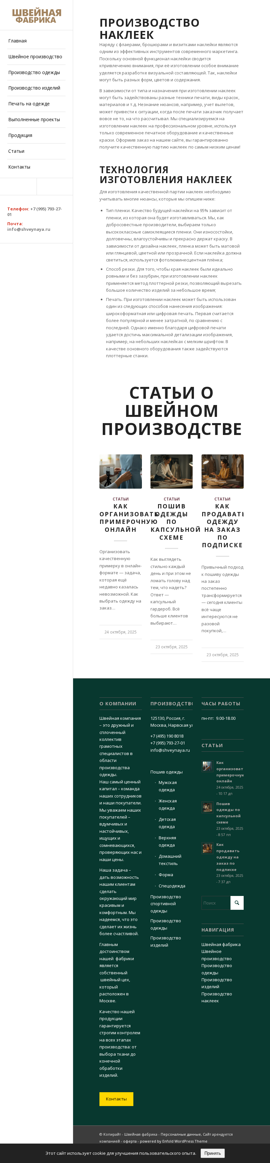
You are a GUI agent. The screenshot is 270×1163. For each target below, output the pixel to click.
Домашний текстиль (170, 859)
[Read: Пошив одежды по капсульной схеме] (207, 807)
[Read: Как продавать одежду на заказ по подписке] (207, 848)
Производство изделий (165, 941)
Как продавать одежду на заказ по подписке (227, 857)
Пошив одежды (166, 772)
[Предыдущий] (109, 533)
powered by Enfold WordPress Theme (173, 1141)
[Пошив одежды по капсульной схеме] (171, 471)
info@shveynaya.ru (28, 229)
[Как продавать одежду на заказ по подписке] (223, 471)
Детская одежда (167, 822)
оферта (130, 1141)
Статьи (121, 498)
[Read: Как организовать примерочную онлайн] (207, 766)
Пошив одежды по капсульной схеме (175, 521)
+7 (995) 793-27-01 (34, 211)
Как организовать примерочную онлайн (129, 517)
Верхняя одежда (167, 841)
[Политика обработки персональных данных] (36, 15)
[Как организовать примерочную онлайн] (120, 471)
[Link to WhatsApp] (55, 186)
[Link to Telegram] (18, 186)
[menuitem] (36, 41)
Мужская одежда (168, 785)
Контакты (116, 1099)
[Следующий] (234, 533)
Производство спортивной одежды (165, 904)
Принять (212, 1153)
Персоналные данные (181, 1134)
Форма (166, 875)
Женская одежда (168, 804)
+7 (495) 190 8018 (166, 736)
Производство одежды (165, 924)
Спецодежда (172, 886)
